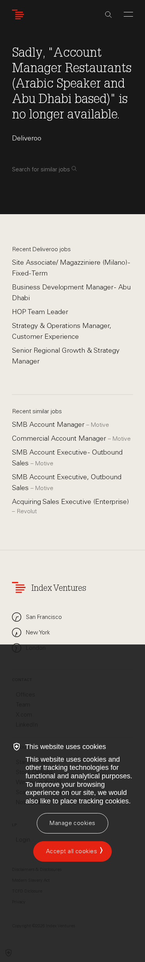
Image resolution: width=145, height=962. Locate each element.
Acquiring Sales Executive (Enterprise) (70, 501)
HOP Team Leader (40, 312)
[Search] (108, 14)
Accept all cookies (71, 851)
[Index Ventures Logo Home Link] (19, 14)
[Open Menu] (128, 14)
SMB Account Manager (49, 424)
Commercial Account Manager (60, 438)
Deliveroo (26, 138)
